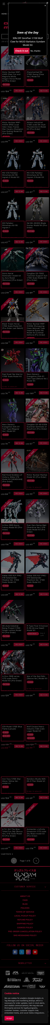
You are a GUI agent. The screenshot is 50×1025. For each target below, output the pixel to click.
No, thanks (35, 50)
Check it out (21, 50)
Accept (9, 1018)
